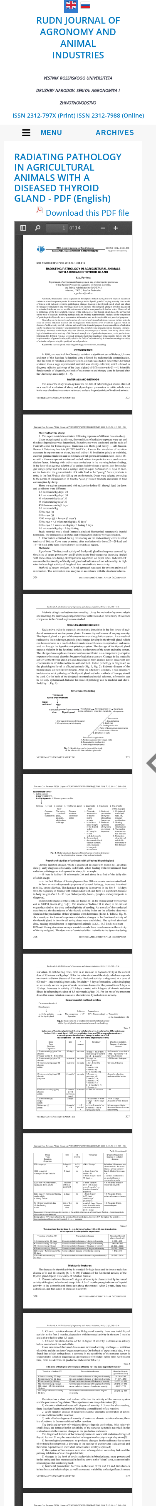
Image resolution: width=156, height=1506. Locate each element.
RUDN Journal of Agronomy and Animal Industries (78, 60)
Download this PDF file (87, 212)
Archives (115, 132)
